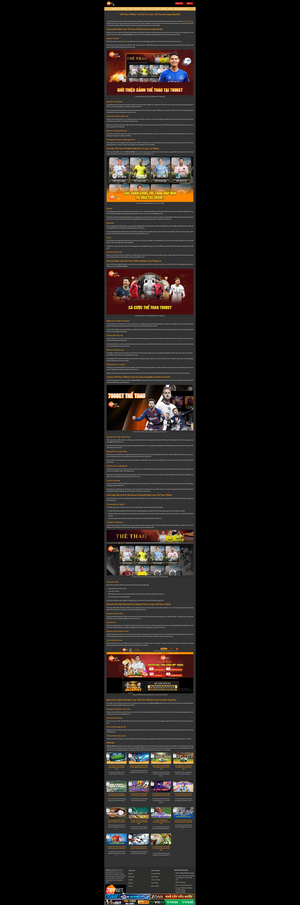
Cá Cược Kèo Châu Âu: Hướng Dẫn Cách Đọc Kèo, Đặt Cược (117, 847)
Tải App (156, 9)
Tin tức (170, 9)
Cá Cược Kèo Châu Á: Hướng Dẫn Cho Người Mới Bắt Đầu (183, 821)
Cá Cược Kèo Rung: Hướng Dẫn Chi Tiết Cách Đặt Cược (139, 847)
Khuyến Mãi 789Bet (180, 9)
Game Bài (124, 9)
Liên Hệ (163, 9)
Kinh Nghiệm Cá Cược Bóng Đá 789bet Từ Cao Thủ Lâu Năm (183, 767)
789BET (107, 870)
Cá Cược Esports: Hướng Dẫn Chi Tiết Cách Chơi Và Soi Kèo (161, 794)
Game (130, 9)
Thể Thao (137, 9)
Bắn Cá (150, 9)
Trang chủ (115, 9)
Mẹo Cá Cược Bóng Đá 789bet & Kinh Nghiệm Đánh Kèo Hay (139, 766)
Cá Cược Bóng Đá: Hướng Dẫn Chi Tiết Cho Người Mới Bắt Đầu (161, 848)
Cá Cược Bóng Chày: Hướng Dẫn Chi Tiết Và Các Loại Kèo (116, 821)
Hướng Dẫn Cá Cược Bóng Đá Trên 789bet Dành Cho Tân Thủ (161, 767)
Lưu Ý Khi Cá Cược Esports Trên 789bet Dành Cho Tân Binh (117, 767)
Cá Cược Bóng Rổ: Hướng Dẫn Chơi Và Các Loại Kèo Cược (183, 794)
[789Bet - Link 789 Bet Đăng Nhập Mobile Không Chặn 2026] (110, 3)
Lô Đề (144, 9)
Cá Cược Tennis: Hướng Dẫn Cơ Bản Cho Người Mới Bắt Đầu (138, 821)
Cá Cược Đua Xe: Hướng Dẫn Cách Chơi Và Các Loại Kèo (139, 794)
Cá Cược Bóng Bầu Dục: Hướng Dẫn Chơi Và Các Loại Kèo (161, 821)
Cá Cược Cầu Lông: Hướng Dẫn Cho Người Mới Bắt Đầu (116, 794)
